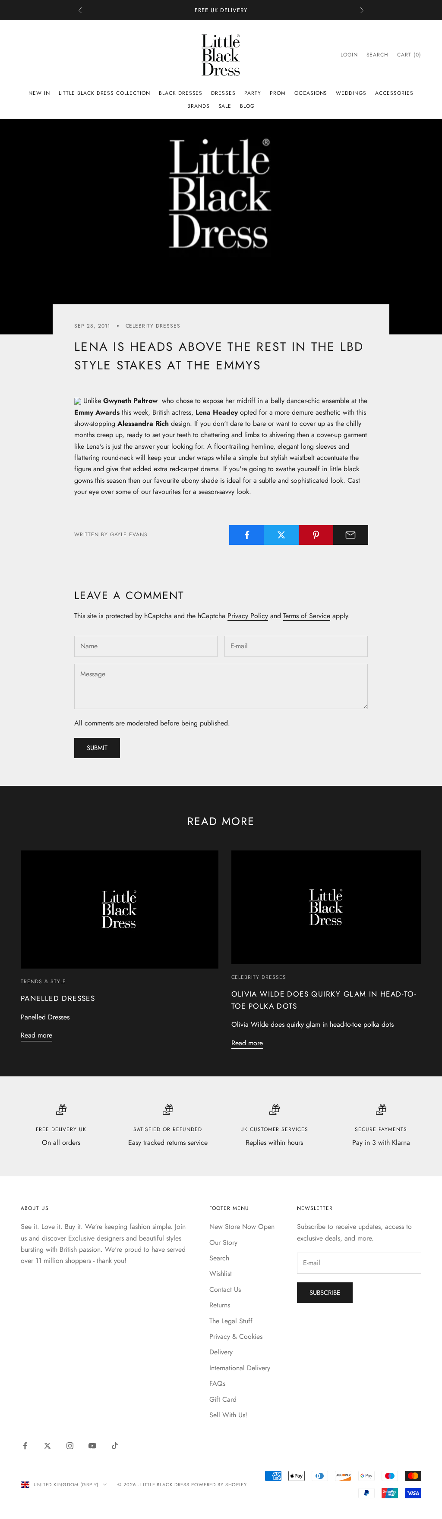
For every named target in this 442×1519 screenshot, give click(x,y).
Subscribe (324, 1292)
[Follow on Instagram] (70, 1445)
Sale (225, 106)
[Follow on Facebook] (25, 1445)
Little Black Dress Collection (104, 93)
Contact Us (225, 1289)
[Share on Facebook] (247, 534)
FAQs (217, 1383)
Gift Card (223, 1399)
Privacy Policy (247, 616)
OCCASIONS (311, 93)
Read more (36, 1035)
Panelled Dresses (58, 998)
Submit (97, 748)
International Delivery (239, 1368)
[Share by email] (351, 534)
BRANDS (198, 106)
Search (219, 1258)
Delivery (221, 1352)
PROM (278, 93)
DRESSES (223, 93)
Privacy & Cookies (235, 1336)
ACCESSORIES (394, 93)
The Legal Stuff (231, 1321)
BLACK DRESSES (180, 93)
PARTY (252, 93)
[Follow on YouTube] (92, 1445)
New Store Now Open (242, 1226)
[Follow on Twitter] (47, 1445)
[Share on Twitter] (281, 534)
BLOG (247, 106)
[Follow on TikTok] (114, 1445)
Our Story (223, 1242)
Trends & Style (43, 981)
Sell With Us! (228, 1415)
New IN (39, 93)
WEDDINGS (351, 93)
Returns (219, 1305)
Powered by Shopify (219, 1484)
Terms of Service (306, 616)
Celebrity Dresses (153, 326)
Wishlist (220, 1273)
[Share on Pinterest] (316, 534)
